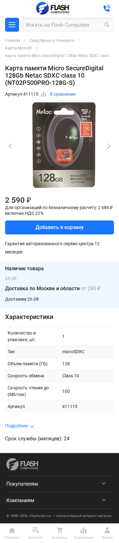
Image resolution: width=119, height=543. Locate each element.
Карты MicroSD (18, 48)
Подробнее (16, 425)
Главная (12, 40)
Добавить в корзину (60, 227)
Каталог (12, 25)
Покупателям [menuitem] (22, 484)
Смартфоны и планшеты (52, 40)
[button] (109, 146)
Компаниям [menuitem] (20, 500)
